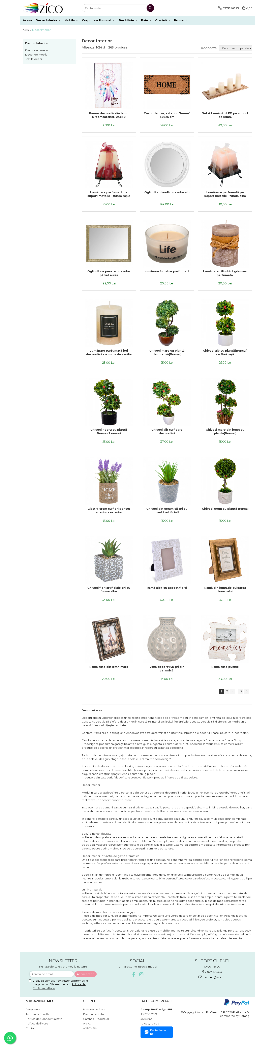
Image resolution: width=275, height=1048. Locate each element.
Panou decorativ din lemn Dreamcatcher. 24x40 (108, 115)
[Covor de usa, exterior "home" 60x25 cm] (167, 85)
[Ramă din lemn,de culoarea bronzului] (225, 560)
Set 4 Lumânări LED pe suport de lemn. (225, 115)
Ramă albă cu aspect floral (167, 588)
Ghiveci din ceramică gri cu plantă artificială (166, 510)
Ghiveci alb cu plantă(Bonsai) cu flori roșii (225, 352)
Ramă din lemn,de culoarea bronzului (225, 589)
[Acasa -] (43, 8)
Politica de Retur (94, 1014)
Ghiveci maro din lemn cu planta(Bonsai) (225, 431)
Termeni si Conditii (38, 1014)
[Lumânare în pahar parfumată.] (167, 244)
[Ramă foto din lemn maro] (109, 639)
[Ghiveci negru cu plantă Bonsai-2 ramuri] (109, 402)
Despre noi (33, 1009)
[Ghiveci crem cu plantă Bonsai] (225, 481)
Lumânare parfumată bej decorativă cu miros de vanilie (109, 352)
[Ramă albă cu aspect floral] (167, 560)
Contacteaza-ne (158, 1032)
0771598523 (214, 971)
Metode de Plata (94, 1009)
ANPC (87, 1023)
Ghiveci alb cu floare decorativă (167, 431)
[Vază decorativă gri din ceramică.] (167, 639)
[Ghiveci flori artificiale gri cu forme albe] (109, 560)
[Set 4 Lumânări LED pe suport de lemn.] (225, 85)
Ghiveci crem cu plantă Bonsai (225, 509)
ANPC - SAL (90, 1028)
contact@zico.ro (214, 977)
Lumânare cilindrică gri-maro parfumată (225, 273)
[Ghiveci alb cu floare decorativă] (167, 402)
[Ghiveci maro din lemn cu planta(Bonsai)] (225, 402)
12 (240, 691)
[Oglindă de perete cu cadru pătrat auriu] (109, 244)
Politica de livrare (37, 1023)
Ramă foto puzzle (225, 667)
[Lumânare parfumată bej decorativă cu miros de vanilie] (109, 323)
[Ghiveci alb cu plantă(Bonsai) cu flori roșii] (225, 323)
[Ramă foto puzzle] (225, 639)
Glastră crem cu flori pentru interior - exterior (109, 510)
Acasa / (27, 29)
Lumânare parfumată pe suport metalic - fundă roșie (108, 194)
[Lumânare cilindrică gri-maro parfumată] (225, 244)
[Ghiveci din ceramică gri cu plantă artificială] (167, 481)
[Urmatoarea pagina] (246, 691)
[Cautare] (150, 8)
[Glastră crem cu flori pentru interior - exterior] (109, 481)
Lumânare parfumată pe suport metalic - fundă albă (225, 194)
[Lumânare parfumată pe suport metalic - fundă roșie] (109, 164)
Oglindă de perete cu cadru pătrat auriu (108, 273)
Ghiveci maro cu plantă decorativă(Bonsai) (167, 352)
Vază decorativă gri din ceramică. (167, 668)
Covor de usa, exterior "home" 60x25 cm (167, 115)
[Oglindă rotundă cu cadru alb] (167, 164)
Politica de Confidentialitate (44, 1018)
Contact (31, 1028)
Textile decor (33, 59)
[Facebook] (133, 974)
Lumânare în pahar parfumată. (167, 271)
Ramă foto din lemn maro (108, 667)
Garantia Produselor (96, 1018)
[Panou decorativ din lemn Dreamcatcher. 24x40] (109, 85)
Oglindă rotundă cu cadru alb (166, 192)
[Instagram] (141, 974)
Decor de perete (36, 50)
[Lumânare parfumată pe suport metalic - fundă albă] (225, 164)
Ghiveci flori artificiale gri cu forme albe (108, 589)
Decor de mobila (36, 54)
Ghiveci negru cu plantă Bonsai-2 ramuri (108, 431)
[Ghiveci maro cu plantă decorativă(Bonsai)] (167, 323)
